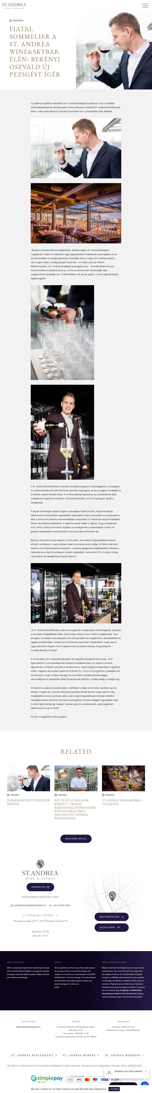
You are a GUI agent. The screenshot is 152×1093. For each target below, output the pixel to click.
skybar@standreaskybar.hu (28, 1027)
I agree (114, 1089)
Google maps (107, 927)
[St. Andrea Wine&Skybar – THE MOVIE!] (123, 778)
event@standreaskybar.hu (71, 987)
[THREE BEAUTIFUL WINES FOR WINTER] (28, 778)
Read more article (76, 839)
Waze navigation (109, 917)
